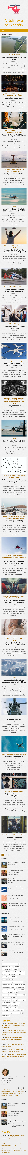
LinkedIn (3, 1084)
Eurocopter (17, 94)
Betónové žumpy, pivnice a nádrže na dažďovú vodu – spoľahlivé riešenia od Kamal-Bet (17, 880)
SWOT (23, 1091)
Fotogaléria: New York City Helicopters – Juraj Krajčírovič (14, 251)
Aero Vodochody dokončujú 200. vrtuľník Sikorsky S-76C (14, 210)
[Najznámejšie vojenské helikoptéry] (14, 781)
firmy (14, 971)
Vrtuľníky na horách (14, 837)
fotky (21, 971)
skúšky (5, 1008)
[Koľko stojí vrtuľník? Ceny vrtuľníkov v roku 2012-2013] (14, 627)
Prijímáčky (20, 1090)
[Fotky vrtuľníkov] (14, 388)
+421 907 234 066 (6, 1080)
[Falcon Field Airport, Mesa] (14, 83)
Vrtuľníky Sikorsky (14, 719)
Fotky (13, 245)
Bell (9, 54)
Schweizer (14, 171)
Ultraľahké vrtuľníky (14, 477)
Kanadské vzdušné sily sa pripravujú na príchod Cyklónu (14, 681)
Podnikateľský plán (6, 1093)
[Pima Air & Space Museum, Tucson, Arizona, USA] (14, 351)
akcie (17, 966)
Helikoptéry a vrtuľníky (14, 521)
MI (10, 992)
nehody (22, 995)
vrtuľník (19, 1013)
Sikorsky (18, 54)
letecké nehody (20, 984)
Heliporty (12, 54)
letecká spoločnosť (8, 979)
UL (12, 1010)
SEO (10, 1088)
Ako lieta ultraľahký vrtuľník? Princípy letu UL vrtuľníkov (14, 601)
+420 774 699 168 (6, 1082)
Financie (9, 1091)
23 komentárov (20, 952)
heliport (21, 974)
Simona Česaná (16, 1107)
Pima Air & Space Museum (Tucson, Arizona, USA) (14, 290)
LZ (4, 992)
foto (4, 974)
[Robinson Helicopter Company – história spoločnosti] (14, 465)
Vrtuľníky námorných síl (14, 756)
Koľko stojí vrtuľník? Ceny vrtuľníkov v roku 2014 (14, 562)
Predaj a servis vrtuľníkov (14, 174)
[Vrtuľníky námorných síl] (14, 744)
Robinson (13, 95)
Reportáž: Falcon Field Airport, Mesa (14, 136)
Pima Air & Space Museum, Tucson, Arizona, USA (14, 364)
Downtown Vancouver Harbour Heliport (14, 58)
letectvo (5, 989)
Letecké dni (11, 475)
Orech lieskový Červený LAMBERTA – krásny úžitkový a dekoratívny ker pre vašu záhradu (17, 905)
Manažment (14, 1090)
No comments (23, 1107)
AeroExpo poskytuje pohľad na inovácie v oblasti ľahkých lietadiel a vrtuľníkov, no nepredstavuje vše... (13, 1137)
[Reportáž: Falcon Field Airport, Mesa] (14, 120)
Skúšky (7, 1095)
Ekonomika (14, 1091)
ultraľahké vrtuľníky (8, 1013)
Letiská (23, 94)
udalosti (5, 1010)
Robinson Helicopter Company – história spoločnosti (14, 481)
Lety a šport (11, 950)
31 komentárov (20, 929)
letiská (21, 989)
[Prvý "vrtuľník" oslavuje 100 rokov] (14, 428)
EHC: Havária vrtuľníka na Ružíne (16, 942)
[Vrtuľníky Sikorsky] (14, 706)
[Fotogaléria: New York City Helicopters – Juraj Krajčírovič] (14, 235)
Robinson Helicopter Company (10, 1002)
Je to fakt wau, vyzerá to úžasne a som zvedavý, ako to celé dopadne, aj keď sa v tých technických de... (13, 1025)
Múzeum (8, 95)
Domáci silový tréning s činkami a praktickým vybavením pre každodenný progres (16, 872)
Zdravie (20, 1091)
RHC (14, 1000)
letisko (13, 989)
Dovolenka (16, 1095)
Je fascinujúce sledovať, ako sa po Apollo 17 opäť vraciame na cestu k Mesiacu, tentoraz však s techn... (13, 1032)
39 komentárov (19, 921)
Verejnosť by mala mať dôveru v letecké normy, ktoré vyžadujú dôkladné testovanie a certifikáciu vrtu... (13, 1150)
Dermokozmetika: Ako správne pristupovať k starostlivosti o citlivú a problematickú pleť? (17, 897)
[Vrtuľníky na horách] (14, 824)
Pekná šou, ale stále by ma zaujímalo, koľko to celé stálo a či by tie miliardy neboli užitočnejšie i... (12, 1039)
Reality (8, 1090)
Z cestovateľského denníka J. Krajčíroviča (14, 327)
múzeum (5, 995)
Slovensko (13, 1008)
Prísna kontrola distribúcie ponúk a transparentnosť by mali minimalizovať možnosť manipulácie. (13, 1056)
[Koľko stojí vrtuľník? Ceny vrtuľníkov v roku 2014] (14, 545)
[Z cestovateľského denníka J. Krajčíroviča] (14, 313)
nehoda (14, 995)
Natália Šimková (19, 1125)
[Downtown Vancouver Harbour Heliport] (14, 44)
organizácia (13, 997)
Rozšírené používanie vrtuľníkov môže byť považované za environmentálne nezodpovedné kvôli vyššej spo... (12, 1143)
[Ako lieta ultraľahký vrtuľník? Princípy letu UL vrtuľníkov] (14, 586)
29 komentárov (19, 937)
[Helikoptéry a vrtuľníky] (14, 506)
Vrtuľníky (21, 1088)
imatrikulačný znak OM (9, 977)
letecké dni (18, 982)
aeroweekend (6, 964)
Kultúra (3, 1095)
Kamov (18, 400)
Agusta (16, 964)
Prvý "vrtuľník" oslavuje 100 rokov (14, 442)
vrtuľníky (5, 1015)
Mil (23, 169)
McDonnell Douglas (7, 557)
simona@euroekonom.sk (7, 1078)
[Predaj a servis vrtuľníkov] (14, 159)
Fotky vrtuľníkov (14, 406)
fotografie (12, 974)
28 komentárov (19, 944)
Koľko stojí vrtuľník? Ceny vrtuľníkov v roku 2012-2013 (14, 644)
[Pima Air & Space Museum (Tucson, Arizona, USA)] (14, 276)
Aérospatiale (7, 286)
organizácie (6, 1000)
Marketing (20, 1093)
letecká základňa (7, 982)
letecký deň (20, 987)
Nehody (11, 401)
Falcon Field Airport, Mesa (14, 98)
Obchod (11, 1095)
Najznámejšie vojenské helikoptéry (14, 795)
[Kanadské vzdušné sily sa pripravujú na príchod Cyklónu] (14, 667)
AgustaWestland (6, 94)
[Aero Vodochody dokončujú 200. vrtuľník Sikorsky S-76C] (14, 196)
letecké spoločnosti (8, 987)
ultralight (19, 1010)
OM (4, 997)
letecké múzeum (7, 984)
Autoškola (3, 1090)
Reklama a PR (15, 1088)
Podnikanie (4, 1091)
